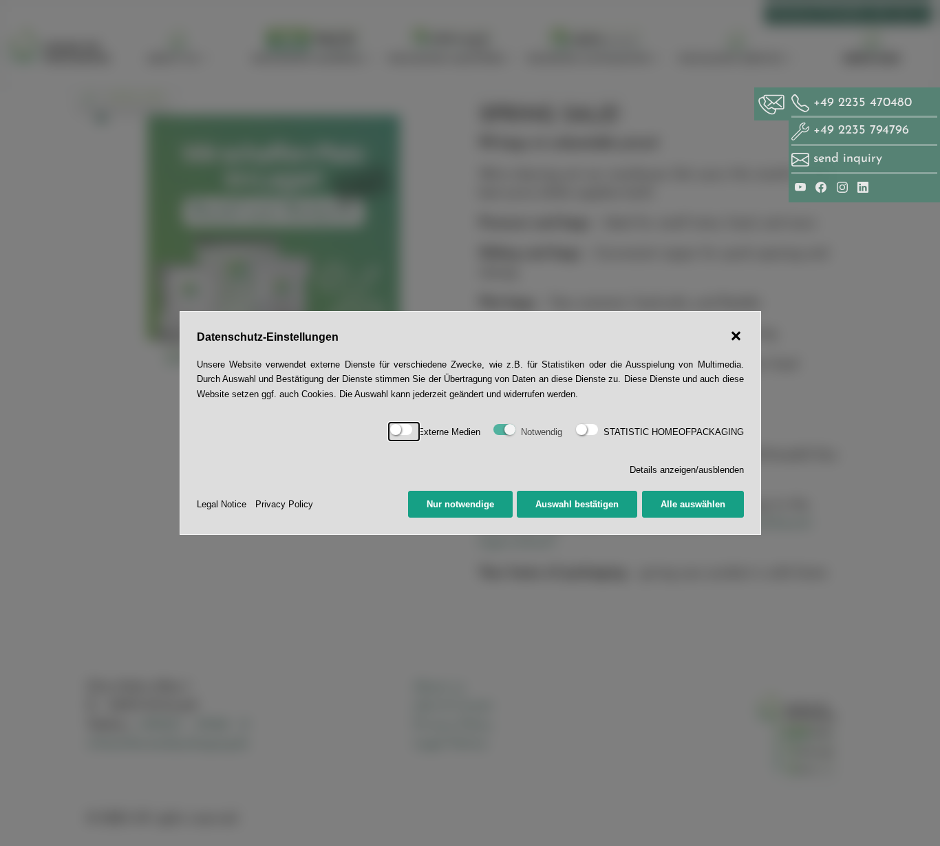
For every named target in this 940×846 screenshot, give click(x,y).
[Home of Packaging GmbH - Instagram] (844, 186)
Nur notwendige (460, 504)
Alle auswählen (693, 504)
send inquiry (847, 158)
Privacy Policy (284, 504)
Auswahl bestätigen (577, 504)
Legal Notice (221, 504)
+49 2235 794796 (859, 130)
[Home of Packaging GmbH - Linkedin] (862, 186)
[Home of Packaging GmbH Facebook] (823, 186)
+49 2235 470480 (860, 102)
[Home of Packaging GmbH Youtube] (802, 186)
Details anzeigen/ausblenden (687, 470)
